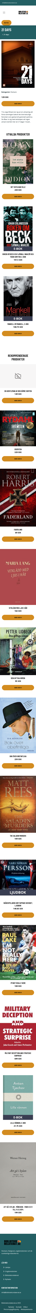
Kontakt (19, 1307)
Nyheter (8, 1279)
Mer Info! (18, 104)
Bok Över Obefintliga (18, 756)
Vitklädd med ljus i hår (18, 608)
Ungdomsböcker (11, 1271)
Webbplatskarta (26, 1309)
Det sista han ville (18, 187)
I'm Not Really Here (18, 983)
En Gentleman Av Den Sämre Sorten (18, 391)
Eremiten (18, 449)
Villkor (25, 1307)
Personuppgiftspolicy (11, 1309)
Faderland (18, 529)
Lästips (7, 1267)
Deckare (14, 92)
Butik (6, 23)
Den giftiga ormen (18, 678)
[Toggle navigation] (4, 12)
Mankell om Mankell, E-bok (18, 324)
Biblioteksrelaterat (12, 1275)
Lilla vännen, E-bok (18, 1123)
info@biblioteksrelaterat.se (9, 3)
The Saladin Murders (18, 836)
